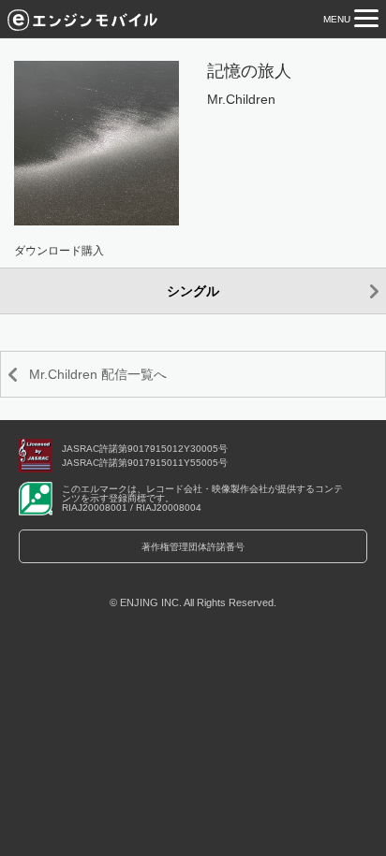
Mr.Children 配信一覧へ (98, 374)
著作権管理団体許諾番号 (193, 547)
